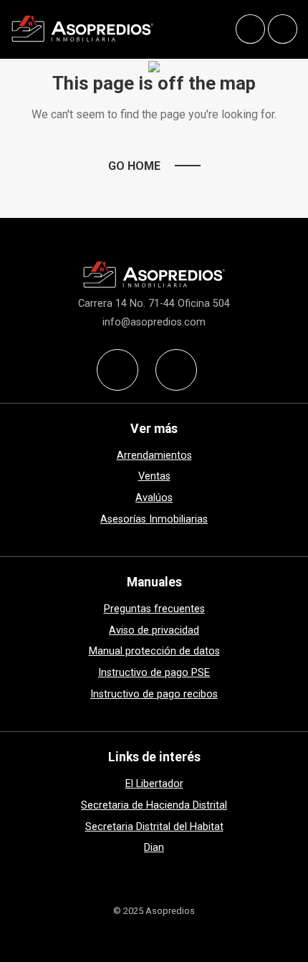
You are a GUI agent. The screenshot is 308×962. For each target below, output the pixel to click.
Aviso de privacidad (154, 630)
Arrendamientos (154, 455)
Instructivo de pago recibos (154, 694)
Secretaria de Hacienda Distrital (154, 805)
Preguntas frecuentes (154, 609)
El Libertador (154, 784)
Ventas (154, 476)
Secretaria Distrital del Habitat (154, 827)
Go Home (134, 166)
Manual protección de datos (154, 651)
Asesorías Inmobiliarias (154, 519)
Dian (154, 848)
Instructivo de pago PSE (154, 673)
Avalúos (154, 498)
